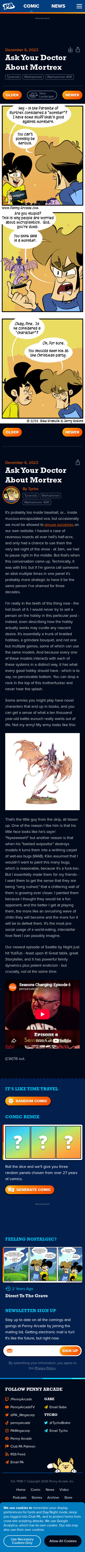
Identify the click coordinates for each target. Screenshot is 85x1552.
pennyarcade (20, 1422)
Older (12, 95)
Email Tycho (58, 1430)
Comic (36, 1489)
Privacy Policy (45, 1368)
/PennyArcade (21, 1399)
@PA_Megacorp (22, 1414)
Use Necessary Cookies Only (22, 1541)
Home (21, 1489)
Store (68, 1497)
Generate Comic (33, 1190)
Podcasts (19, 1497)
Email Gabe (58, 1407)
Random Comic (31, 1101)
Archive (53, 1497)
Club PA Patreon (22, 1446)
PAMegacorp (20, 1430)
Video (64, 1489)
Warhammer (33, 76)
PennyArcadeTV (22, 1407)
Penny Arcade (21, 1438)
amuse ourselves (59, 524)
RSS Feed (17, 1454)
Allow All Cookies (62, 1540)
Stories (37, 1497)
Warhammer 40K (59, 76)
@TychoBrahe (59, 1422)
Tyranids (13, 76)
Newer (72, 95)
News (50, 1489)
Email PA (17, 1462)
